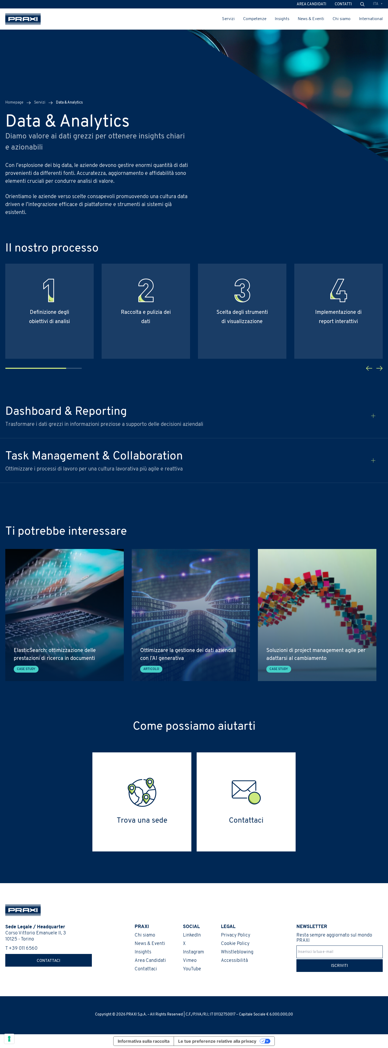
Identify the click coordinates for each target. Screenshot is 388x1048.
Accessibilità (234, 960)
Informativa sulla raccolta (143, 1041)
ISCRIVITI (339, 966)
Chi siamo (342, 19)
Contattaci (48, 961)
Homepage (14, 103)
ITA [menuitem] (375, 4)
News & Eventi (311, 19)
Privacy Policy (235, 935)
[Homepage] (23, 19)
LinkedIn (192, 935)
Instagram (193, 952)
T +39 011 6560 (21, 948)
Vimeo (190, 960)
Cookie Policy (235, 944)
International (371, 19)
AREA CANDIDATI (311, 4)
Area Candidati (150, 960)
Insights (282, 19)
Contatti (343, 4)
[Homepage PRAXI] (20, 910)
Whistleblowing (237, 952)
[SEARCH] (362, 4)
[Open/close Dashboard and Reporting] (373, 416)
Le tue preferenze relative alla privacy (217, 1041)
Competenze (254, 19)
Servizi (228, 19)
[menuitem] (378, 4)
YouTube (192, 969)
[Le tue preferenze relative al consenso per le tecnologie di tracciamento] (9, 1039)
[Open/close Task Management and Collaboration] (373, 460)
